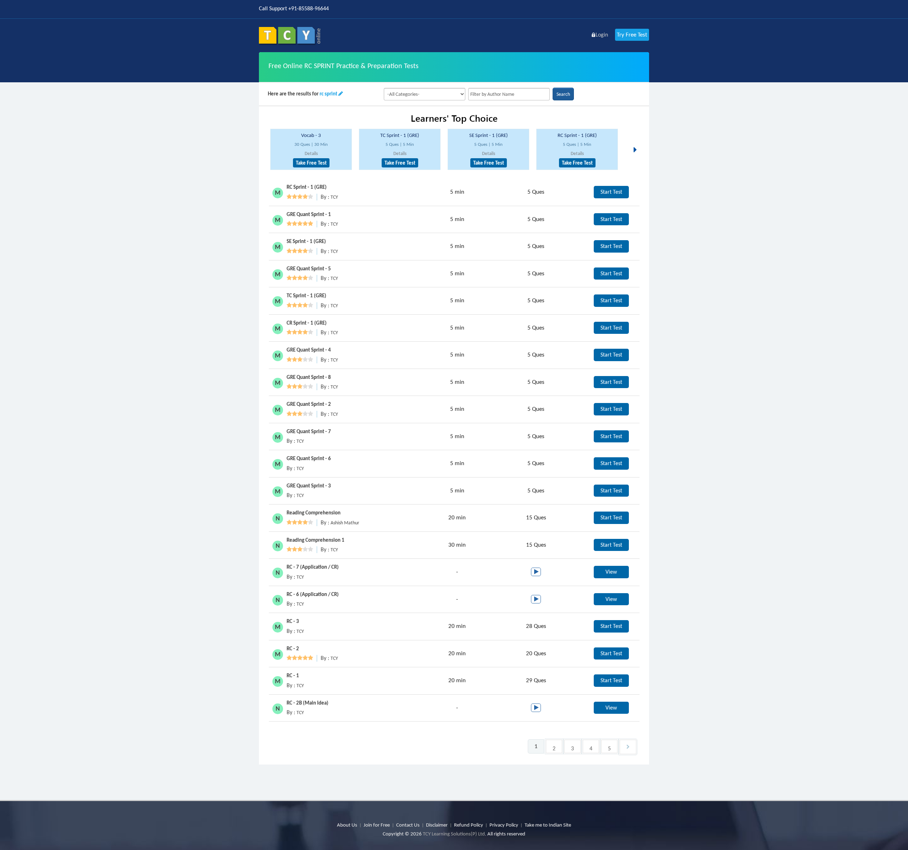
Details (311, 153)
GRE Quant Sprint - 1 (309, 214)
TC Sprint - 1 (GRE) (399, 135)
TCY (334, 197)
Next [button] (637, 141)
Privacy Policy (503, 825)
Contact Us (408, 825)
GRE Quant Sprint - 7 (309, 431)
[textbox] (509, 94)
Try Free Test (632, 34)
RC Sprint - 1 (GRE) (577, 135)
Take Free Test (311, 163)
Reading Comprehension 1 (315, 540)
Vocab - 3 (311, 135)
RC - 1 (293, 675)
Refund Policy (468, 825)
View (611, 571)
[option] (311, 149)
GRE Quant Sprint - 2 (309, 404)
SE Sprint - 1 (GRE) (488, 135)
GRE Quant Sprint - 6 (309, 458)
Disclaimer (437, 825)
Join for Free (377, 825)
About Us (347, 825)
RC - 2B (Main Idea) (307, 703)
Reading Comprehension (313, 512)
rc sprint (328, 93)
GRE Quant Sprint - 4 (309, 350)
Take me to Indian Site (548, 825)
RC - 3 (293, 621)
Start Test (611, 191)
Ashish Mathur (345, 523)
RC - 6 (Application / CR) (313, 594)
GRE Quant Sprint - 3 (309, 485)
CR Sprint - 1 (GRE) (307, 323)
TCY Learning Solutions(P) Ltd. (454, 833)
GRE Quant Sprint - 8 (309, 377)
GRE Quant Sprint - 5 (309, 268)
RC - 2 (293, 648)
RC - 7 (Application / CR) (313, 567)
